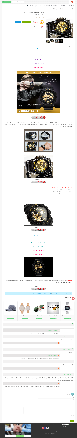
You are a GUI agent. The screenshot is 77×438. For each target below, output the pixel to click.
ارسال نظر (71, 420)
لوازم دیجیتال (55, 5)
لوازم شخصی (63, 5)
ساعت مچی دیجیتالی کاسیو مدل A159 (67, 315)
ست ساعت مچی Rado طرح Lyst (25, 315)
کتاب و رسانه (24, 5)
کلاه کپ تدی (10, 315)
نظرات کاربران (53, 8)
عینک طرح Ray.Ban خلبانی (39, 315)
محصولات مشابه (62, 8)
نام (73, 397)
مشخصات (70, 8)
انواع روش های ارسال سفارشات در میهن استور (50, 433)
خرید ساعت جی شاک (63, 293)
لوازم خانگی (70, 5)
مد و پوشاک (40, 5)
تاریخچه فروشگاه (54, 431)
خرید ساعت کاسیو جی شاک (46, 293)
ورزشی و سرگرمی (32, 5)
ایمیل (73, 401)
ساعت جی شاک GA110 (56, 293)
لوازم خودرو (48, 5)
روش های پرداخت (54, 434)
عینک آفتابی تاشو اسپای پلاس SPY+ (53, 315)
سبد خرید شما (7, 1)
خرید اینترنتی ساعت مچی (37, 293)
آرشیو (69, 299)
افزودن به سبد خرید (67, 318)
